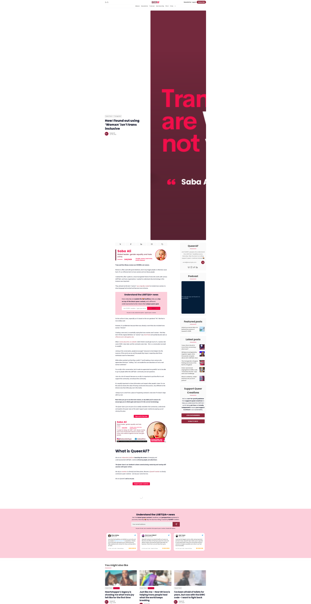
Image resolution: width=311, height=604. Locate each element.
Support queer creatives (141, 484)
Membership (160, 6)
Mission (137, 6)
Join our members (193, 415)
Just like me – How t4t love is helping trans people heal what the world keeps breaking (155, 596)
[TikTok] (194, 267)
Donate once (193, 421)
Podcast (152, 6)
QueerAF (112, 133)
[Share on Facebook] (131, 244)
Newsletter (187, 2)
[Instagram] (191, 267)
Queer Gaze (109, 116)
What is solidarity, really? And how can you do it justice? (189, 378)
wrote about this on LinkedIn (128, 342)
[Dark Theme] (106, 2)
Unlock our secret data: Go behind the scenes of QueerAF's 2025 (189, 329)
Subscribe (201, 2)
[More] (175, 6)
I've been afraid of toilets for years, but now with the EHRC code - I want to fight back (189, 594)
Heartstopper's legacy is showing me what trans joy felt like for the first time (119, 594)
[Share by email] (152, 244)
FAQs (171, 6)
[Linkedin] (197, 267)
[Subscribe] (202, 262)
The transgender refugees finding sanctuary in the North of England (189, 363)
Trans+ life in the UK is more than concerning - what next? (188, 347)
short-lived (147, 334)
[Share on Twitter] (120, 244)
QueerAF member (155, 471)
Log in (194, 2)
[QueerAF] (106, 133)
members (124, 471)
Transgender (117, 116)
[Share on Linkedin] (141, 244)
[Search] (107, 2)
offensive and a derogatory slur (124, 337)
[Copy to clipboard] (162, 244)
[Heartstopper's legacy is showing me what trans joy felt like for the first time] (121, 578)
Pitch (167, 6)
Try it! (154, 308)
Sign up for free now (141, 416)
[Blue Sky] (189, 267)
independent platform (127, 457)
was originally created (143, 286)
